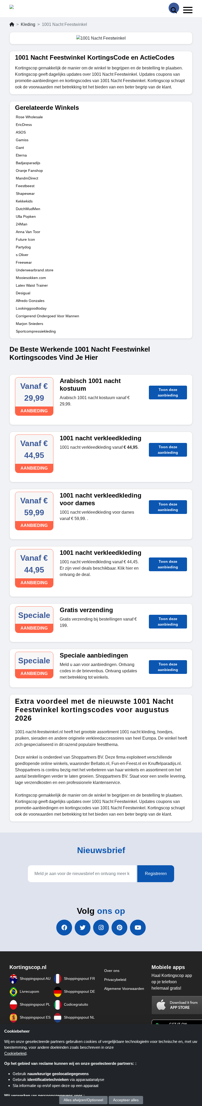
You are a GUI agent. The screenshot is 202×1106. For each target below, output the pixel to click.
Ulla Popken (26, 216)
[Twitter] (82, 927)
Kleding (28, 24)
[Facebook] (64, 927)
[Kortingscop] (22, 8)
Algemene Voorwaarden (124, 988)
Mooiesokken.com (31, 278)
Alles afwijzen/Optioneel (83, 1100)
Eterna (21, 155)
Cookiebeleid (15, 1053)
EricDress (24, 124)
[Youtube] (138, 927)
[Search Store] (174, 8)
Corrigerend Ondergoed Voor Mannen (47, 316)
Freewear (24, 262)
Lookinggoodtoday (31, 308)
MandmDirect (27, 178)
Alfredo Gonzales (30, 301)
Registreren (156, 873)
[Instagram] (101, 927)
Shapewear (25, 193)
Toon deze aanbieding (168, 392)
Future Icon (25, 239)
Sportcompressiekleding (36, 331)
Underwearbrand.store (34, 270)
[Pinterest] (119, 927)
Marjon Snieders (29, 324)
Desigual (23, 293)
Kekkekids (24, 201)
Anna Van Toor (28, 232)
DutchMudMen (28, 209)
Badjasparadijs (28, 163)
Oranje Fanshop (29, 170)
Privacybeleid (115, 979)
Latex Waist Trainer (32, 285)
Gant (20, 147)
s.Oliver (22, 255)
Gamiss (22, 140)
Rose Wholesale (29, 117)
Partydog (23, 247)
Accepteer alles (126, 1100)
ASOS (21, 132)
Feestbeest (25, 186)
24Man (21, 224)
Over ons (111, 970)
